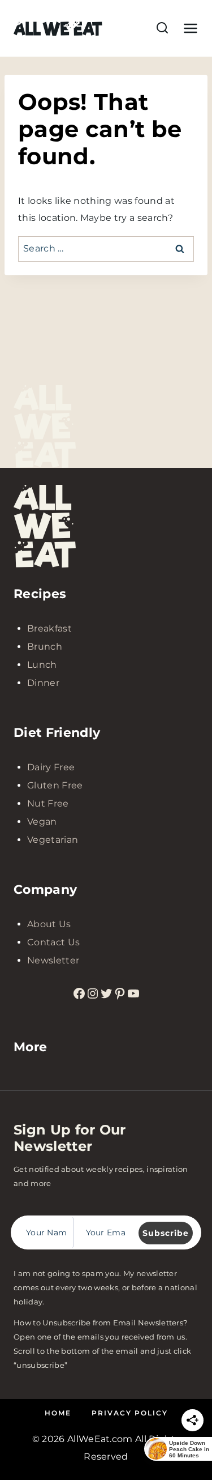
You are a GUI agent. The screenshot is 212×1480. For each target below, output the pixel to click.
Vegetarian (52, 839)
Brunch (44, 646)
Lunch (42, 664)
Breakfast (49, 628)
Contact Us (53, 942)
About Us (49, 924)
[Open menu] (188, 28)
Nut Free (48, 803)
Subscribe (165, 1233)
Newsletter (53, 960)
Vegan (42, 821)
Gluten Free (55, 785)
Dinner (43, 682)
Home (58, 1413)
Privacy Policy (130, 1413)
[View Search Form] (162, 28)
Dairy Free (51, 767)
